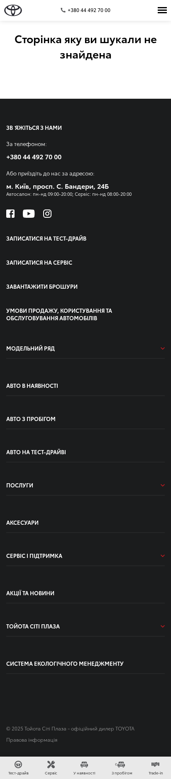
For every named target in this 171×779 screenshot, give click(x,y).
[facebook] (10, 213)
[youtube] (29, 213)
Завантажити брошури (42, 286)
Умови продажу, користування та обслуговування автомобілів (59, 314)
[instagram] (47, 213)
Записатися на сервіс (39, 262)
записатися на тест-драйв (46, 238)
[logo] (13, 10)
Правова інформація (31, 739)
